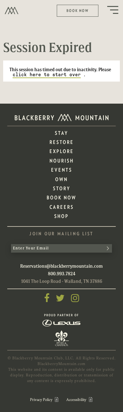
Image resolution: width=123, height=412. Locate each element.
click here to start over (47, 74)
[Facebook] (47, 298)
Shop (61, 216)
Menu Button (112, 10)
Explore (62, 151)
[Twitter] (60, 298)
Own (61, 179)
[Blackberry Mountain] (11, 10)
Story (61, 189)
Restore (62, 142)
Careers (62, 207)
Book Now (78, 10)
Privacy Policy (41, 399)
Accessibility (76, 399)
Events (61, 170)
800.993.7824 (61, 273)
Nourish (62, 161)
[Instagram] (75, 298)
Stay (61, 133)
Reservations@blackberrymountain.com (61, 265)
